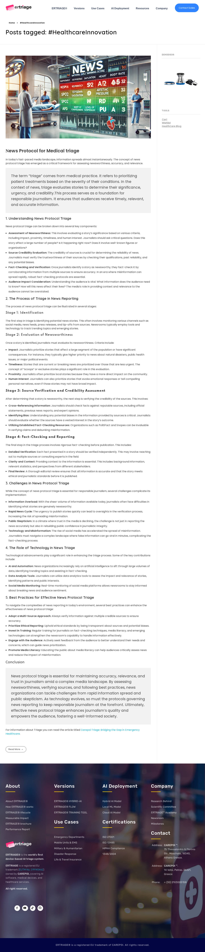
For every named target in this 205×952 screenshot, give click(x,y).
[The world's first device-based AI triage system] (19, 8)
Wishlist (166, 122)
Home (12, 22)
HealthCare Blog (171, 126)
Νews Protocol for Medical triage (42, 151)
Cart (164, 119)
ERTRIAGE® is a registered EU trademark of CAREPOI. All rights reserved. (102, 945)
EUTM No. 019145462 (31, 869)
